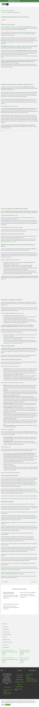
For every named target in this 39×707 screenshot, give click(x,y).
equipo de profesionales (21, 33)
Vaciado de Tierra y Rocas (8, 642)
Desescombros (5, 629)
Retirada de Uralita (6, 639)
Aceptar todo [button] (8, 704)
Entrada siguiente (34, 581)
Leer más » (4, 654)
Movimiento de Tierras (7, 634)
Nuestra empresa (33, 490)
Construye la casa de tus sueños (9, 651)
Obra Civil (4, 637)
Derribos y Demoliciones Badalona (28, 592)
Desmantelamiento (6, 631)
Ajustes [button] (3, 704)
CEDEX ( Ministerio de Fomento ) (10, 241)
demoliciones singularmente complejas (19, 55)
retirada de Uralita (19, 484)
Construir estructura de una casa (10, 659)
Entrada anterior (4, 581)
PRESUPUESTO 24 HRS (14, 1)
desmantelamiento (27, 337)
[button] (36, 4)
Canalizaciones (5, 626)
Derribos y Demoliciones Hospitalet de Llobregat (8, 593)
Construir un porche (25, 651)
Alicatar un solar (24, 659)
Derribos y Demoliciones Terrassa (10, 604)
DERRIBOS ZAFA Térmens (13, 26)
